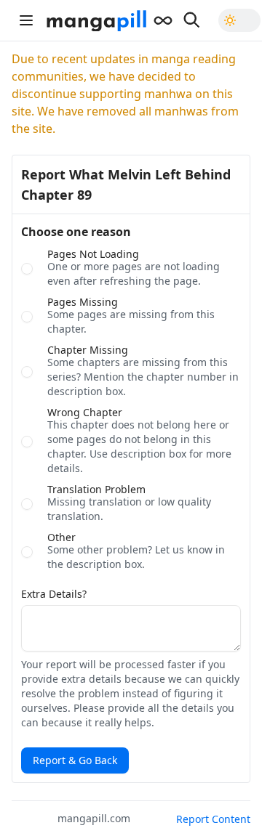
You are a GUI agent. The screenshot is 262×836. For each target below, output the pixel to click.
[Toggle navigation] (26, 20)
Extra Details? (54, 594)
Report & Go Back (75, 760)
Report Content (213, 819)
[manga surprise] (163, 20)
